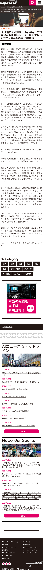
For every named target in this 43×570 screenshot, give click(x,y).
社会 (37, 264)
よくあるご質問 (7, 555)
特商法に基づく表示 (9, 552)
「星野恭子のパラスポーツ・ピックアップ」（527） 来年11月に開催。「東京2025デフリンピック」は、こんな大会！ (21, 465)
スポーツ (28, 269)
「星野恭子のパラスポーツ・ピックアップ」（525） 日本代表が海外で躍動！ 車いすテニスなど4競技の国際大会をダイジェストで (21, 508)
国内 (4, 264)
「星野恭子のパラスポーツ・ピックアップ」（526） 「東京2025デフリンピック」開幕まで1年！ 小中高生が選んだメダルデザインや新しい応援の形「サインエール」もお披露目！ (21, 496)
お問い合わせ (7, 558)
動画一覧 (27, 541)
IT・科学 (6, 274)
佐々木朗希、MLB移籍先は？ (14, 397)
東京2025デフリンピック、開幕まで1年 (18, 426)
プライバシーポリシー (9, 547)
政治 (20, 264)
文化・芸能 (15, 269)
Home (3, 7)
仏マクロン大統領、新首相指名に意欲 (17, 404)
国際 (12, 264)
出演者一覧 (27, 544)
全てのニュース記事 (22, 274)
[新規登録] (21, 299)
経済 (29, 264)
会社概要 (5, 544)
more (21, 431)
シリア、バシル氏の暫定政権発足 (16, 411)
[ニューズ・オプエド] (8, 2)
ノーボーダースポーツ (30, 550)
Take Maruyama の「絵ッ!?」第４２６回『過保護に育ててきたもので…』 (21, 475)
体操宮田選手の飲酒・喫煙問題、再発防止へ (20, 382)
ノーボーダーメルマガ (30, 552)
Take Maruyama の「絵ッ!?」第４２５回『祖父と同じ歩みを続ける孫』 (21, 484)
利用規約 (5, 550)
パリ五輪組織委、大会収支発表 (15, 389)
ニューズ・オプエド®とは (10, 541)
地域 (4, 269)
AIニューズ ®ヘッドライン (15, 7)
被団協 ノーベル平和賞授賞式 (14, 418)
